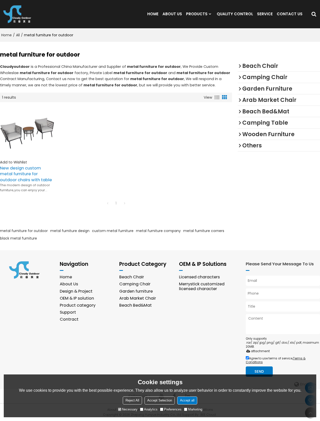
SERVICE (265, 14)
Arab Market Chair (137, 298)
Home (6, 35)
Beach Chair (131, 277)
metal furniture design (70, 230)
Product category (78, 305)
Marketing (195, 409)
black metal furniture (18, 238)
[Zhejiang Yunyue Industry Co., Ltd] (19, 14)
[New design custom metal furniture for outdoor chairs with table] (27, 132)
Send (259, 371)
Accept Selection (159, 400)
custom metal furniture (113, 230)
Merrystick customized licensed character (201, 286)
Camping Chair (134, 284)
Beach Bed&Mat (135, 305)
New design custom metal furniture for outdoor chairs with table (26, 173)
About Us (69, 284)
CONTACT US (289, 14)
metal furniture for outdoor (24, 230)
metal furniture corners (203, 230)
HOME (152, 14)
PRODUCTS (197, 14)
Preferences (173, 409)
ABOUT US (172, 14)
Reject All (132, 400)
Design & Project (76, 291)
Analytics (151, 409)
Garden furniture (136, 291)
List (217, 97)
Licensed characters (199, 277)
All (18, 35)
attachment (260, 351)
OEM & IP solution (77, 298)
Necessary (130, 409)
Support (68, 312)
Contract (69, 319)
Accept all (187, 400)
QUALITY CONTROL (235, 14)
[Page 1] (107, 203)
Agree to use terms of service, (276, 360)
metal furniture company (158, 230)
